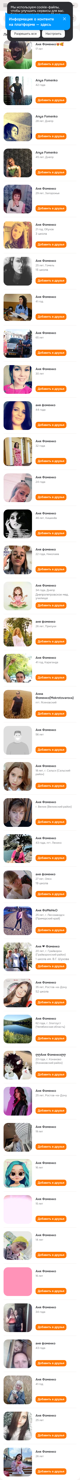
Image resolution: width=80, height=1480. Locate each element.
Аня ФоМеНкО (47, 910)
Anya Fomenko (47, 80)
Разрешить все (25, 34)
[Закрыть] (64, 19)
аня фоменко (45, 405)
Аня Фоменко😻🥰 (50, 44)
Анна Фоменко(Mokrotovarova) (55, 696)
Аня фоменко (46, 549)
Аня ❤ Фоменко (48, 946)
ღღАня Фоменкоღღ (51, 1055)
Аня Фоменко (46, 188)
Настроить (53, 34)
